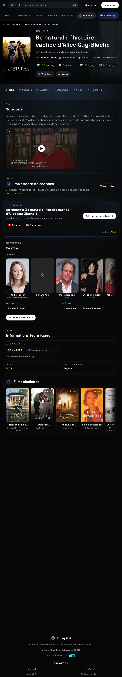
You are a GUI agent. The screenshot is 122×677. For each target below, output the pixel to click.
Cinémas (39, 15)
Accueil (32, 669)
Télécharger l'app (90, 674)
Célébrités (22, 15)
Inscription (110, 5)
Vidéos (80, 89)
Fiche (11, 89)
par (103, 232)
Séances (87, 15)
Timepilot (64, 638)
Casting (44, 89)
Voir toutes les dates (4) (20, 356)
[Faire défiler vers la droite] (115, 276)
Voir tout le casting (19, 317)
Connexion (91, 5)
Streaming (109, 15)
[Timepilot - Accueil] (4, 5)
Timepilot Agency (64, 650)
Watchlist (46, 74)
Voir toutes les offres (97, 216)
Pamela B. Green (47, 57)
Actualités (67, 15)
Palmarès (52, 15)
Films (7, 15)
